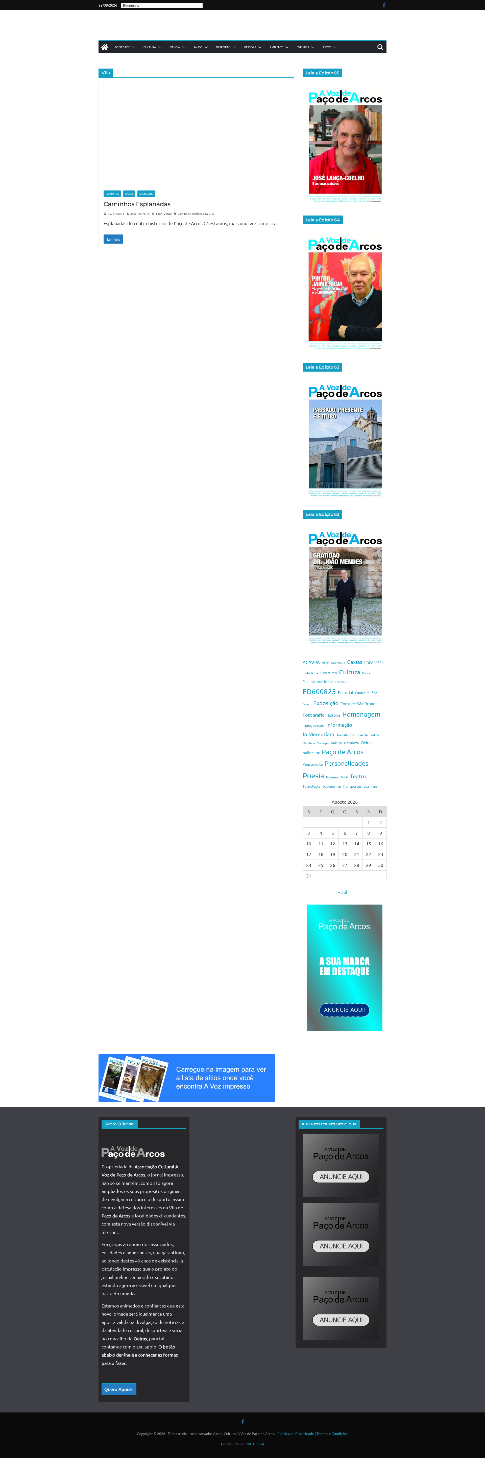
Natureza (351, 742)
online (308, 752)
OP (318, 753)
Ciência (174, 47)
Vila (211, 213)
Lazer (129, 194)
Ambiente (276, 47)
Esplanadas (199, 213)
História (333, 714)
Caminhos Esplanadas (137, 204)
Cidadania (310, 673)
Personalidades (346, 763)
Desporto (223, 47)
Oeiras (366, 742)
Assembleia (338, 663)
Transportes (352, 786)
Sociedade (122, 47)
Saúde (197, 47)
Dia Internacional (318, 681)
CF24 (379, 662)
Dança (366, 673)
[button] (132, 47)
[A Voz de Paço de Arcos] (105, 47)
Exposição (325, 703)
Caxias (354, 661)
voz (366, 786)
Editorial (345, 692)
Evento (307, 704)
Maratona (309, 743)
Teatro (358, 776)
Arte (325, 662)
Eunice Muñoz (366, 692)
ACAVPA (311, 662)
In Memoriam (318, 734)
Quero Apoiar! (119, 1389)
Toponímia (331, 785)
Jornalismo (345, 735)
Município (323, 743)
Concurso (328, 672)
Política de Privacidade (295, 1433)
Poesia (313, 775)
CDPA (368, 662)
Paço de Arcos (342, 752)
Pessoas (250, 47)
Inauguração (313, 724)
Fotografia (313, 714)
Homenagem (361, 714)
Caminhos (112, 194)
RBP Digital (255, 1444)
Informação (339, 724)
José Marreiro (140, 213)
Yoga (374, 786)
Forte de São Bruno (358, 703)
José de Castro (367, 735)
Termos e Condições (332, 1433)
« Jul (342, 892)
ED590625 (343, 681)
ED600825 (319, 691)
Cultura (149, 47)
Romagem (332, 777)
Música (336, 742)
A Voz (327, 47)
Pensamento (313, 764)
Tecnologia (311, 786)
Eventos (303, 47)
